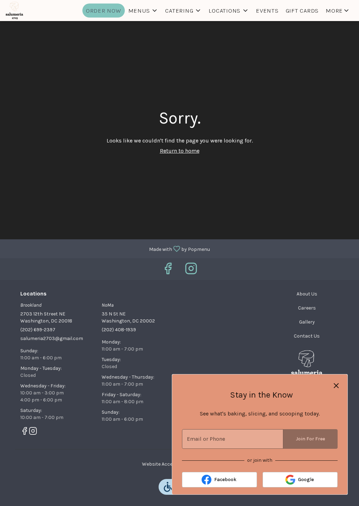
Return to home (179, 150)
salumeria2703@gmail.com (51, 338)
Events (267, 10)
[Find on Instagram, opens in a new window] (191, 271)
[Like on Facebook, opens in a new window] (168, 271)
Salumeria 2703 (306, 366)
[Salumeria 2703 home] (37, 10)
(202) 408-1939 (119, 330)
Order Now (103, 10)
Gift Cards (302, 10)
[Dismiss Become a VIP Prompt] (336, 385)
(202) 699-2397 (37, 330)
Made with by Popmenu (107, 248)
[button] (143, 11)
